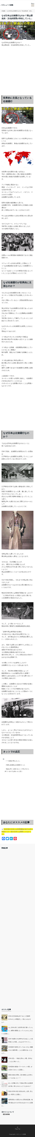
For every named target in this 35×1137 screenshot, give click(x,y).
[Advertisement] (17, 72)
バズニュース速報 (7, 5)
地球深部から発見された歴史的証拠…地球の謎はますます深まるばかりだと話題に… (17, 1103)
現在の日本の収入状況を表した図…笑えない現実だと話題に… (20, 1092)
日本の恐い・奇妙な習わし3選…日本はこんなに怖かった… (20, 1059)
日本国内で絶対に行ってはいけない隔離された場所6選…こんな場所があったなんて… (17, 1050)
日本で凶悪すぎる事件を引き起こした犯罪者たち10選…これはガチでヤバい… (20, 1040)
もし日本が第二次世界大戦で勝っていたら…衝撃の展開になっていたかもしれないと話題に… (17, 1030)
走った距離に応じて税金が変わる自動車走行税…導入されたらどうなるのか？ (20, 1084)
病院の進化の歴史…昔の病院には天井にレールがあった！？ (20, 1076)
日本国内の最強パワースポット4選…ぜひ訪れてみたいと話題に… (20, 1068)
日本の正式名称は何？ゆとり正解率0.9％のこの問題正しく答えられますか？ (16, 1019)
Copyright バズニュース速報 (17, 1134)
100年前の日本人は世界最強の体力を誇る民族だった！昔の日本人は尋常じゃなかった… (17, 831)
